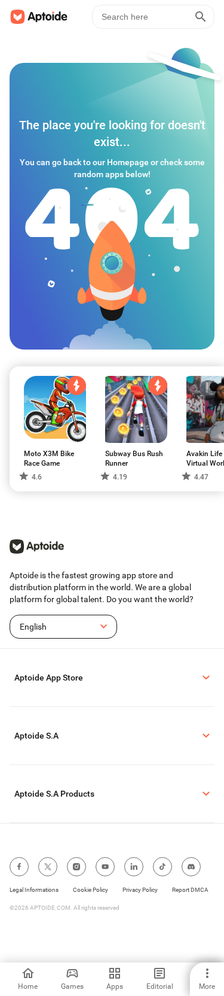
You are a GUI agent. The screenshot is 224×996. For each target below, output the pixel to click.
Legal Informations (34, 889)
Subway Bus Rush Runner (134, 458)
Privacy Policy (140, 889)
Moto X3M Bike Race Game (49, 458)
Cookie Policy (90, 889)
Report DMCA (190, 889)
